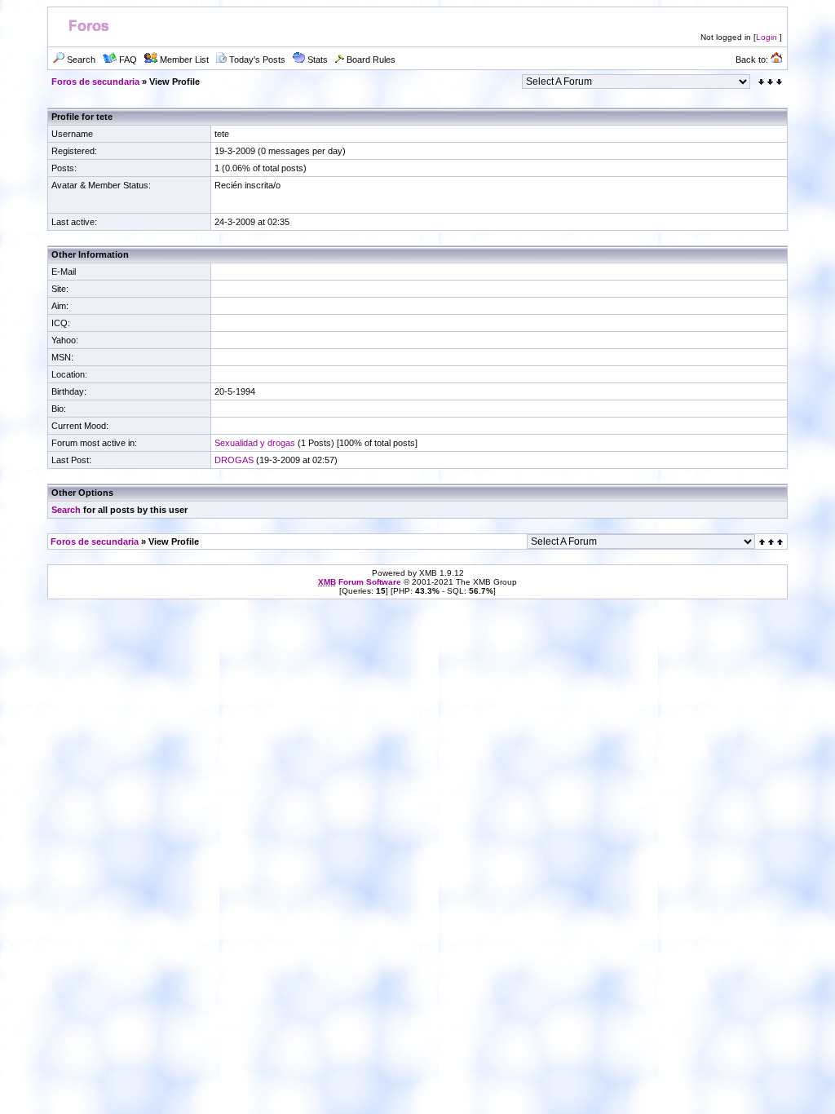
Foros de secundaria (95, 81)
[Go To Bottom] (770, 82)
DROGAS (234, 460)
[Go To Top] (772, 542)
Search (66, 510)
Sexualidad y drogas (254, 443)
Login (766, 37)
